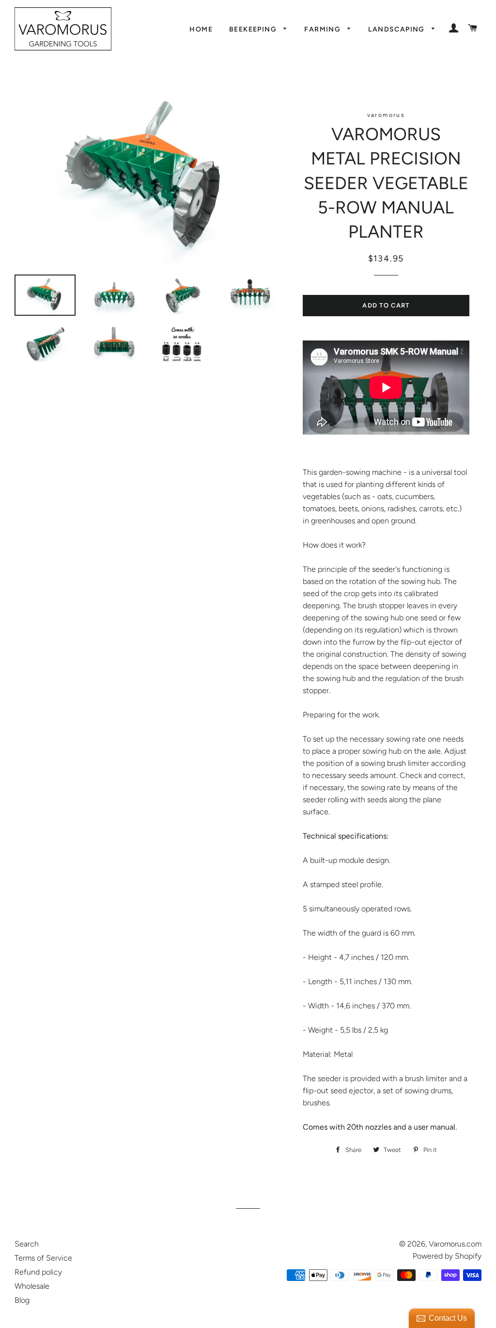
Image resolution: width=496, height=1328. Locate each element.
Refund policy (38, 1272)
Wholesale (32, 1286)
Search (27, 1243)
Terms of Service (43, 1258)
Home (201, 29)
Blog (22, 1300)
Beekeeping (254, 29)
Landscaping (397, 29)
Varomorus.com (455, 1243)
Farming (323, 29)
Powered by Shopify (447, 1256)
